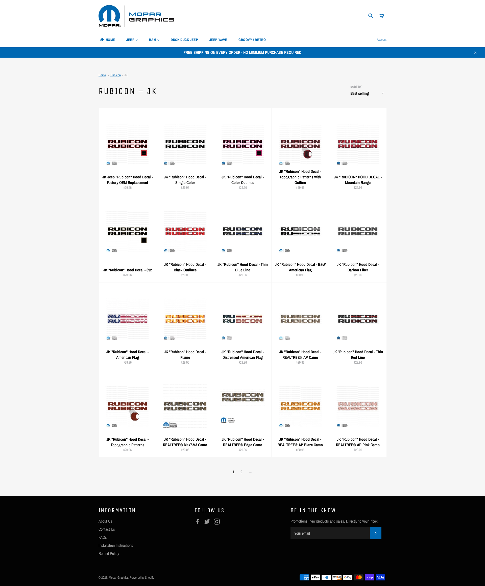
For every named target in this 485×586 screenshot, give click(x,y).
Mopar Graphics (118, 577)
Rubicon (115, 75)
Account (381, 39)
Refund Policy (109, 553)
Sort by (356, 87)
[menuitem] (107, 39)
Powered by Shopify (142, 577)
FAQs (103, 537)
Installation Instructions (116, 545)
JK (126, 75)
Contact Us (107, 529)
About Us (105, 521)
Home (102, 75)
